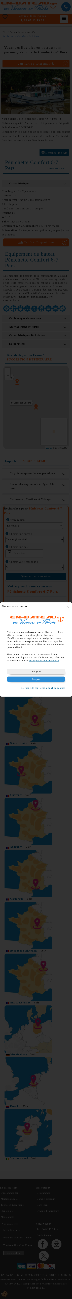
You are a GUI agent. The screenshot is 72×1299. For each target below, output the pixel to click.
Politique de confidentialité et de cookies (43, 688)
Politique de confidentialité (44, 660)
